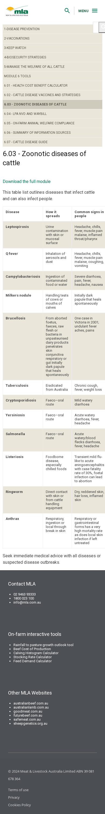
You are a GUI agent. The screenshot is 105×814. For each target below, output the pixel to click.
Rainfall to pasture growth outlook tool (43, 645)
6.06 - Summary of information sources (37, 133)
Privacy (14, 797)
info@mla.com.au (27, 602)
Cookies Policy (19, 804)
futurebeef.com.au (27, 715)
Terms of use (18, 789)
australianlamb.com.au (31, 707)
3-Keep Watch (15, 48)
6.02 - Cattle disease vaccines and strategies (42, 95)
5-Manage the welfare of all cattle (34, 67)
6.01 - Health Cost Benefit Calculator (36, 85)
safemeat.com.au (27, 719)
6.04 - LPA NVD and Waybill (25, 114)
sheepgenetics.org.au (30, 723)
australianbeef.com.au (30, 703)
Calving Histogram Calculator (35, 653)
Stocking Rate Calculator (32, 657)
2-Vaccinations (16, 38)
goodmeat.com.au (27, 711)
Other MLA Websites (30, 693)
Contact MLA (22, 584)
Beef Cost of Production (32, 649)
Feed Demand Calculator (32, 661)
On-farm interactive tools (34, 634)
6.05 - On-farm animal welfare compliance (39, 123)
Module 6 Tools (17, 76)
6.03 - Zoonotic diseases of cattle (35, 104)
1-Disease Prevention (22, 29)
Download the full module (27, 181)
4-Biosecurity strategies (25, 57)
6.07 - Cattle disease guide (26, 142)
